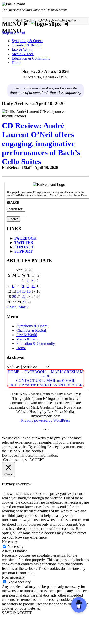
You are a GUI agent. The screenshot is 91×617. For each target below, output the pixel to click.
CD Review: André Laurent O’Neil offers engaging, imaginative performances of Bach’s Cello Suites (41, 143)
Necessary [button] (10, 542)
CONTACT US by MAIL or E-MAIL (45, 380)
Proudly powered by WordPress (45, 420)
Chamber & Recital (26, 45)
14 (19, 291)
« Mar (11, 307)
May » (24, 307)
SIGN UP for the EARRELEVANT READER (45, 385)
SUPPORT (23, 251)
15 (24, 291)
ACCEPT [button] (36, 460)
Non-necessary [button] (13, 577)
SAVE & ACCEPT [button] (17, 613)
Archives (13, 367)
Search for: (15, 209)
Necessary (16, 547)
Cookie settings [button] (15, 460)
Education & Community (31, 58)
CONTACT (24, 247)
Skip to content (13, 32)
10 (33, 286)
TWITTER (23, 243)
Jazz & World (22, 49)
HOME (13, 372)
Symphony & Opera (27, 41)
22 (24, 297)
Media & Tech (23, 54)
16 (29, 291)
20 (14, 297)
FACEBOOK (25, 238)
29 (24, 302)
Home (16, 63)
